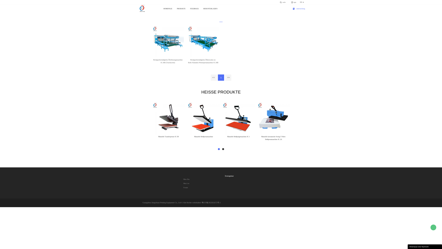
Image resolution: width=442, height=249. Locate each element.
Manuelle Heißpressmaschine (203, 137)
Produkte (181, 9)
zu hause (219, 22)
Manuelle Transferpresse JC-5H (168, 137)
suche (284, 2)
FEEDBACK (194, 9)
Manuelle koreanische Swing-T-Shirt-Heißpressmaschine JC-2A (273, 138)
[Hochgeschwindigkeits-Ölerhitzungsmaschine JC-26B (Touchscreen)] (168, 41)
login (294, 2)
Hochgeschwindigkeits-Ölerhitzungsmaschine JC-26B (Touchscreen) (168, 61)
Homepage (167, 9)
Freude (185, 187)
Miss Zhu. (186, 179)
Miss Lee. (186, 183)
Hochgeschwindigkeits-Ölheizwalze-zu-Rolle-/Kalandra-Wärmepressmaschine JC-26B (203, 61)
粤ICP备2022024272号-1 (211, 203)
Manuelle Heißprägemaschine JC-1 (238, 137)
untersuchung (300, 9)
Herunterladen (210, 9)
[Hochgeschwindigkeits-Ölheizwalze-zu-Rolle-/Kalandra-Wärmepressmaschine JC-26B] (203, 41)
